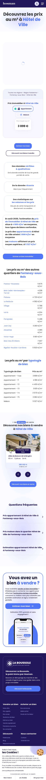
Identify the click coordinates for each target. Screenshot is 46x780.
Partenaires (6, 738)
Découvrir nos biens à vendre (23, 153)
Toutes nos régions (15, 93)
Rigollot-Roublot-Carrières (15, 347)
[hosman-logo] (9, 4)
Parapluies (8, 319)
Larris (6, 312)
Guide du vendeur (9, 717)
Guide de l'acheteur (26, 714)
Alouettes (8, 330)
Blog (4, 741)
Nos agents (6, 711)
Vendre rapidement (9, 723)
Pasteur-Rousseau (11, 284)
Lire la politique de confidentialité (13, 770)
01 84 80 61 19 (25, 741)
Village (6, 306)
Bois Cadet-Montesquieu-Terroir (14, 291)
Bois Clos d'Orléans (12, 341)
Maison (26, 115)
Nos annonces (25, 708)
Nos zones (6, 714)
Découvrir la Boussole (23, 689)
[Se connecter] (36, 3)
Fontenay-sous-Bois (17, 95)
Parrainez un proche (9, 726)
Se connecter (7, 729)
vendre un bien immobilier (28, 589)
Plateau (7, 297)
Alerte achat (24, 711)
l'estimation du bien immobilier (25, 593)
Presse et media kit (9, 744)
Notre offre (6, 708)
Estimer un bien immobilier (23, 256)
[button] (18, 474)
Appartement (26, 109)
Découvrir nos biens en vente (23, 484)
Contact (23, 738)
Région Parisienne (30, 93)
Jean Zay (7, 326)
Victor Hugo (9, 336)
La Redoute (8, 301)
